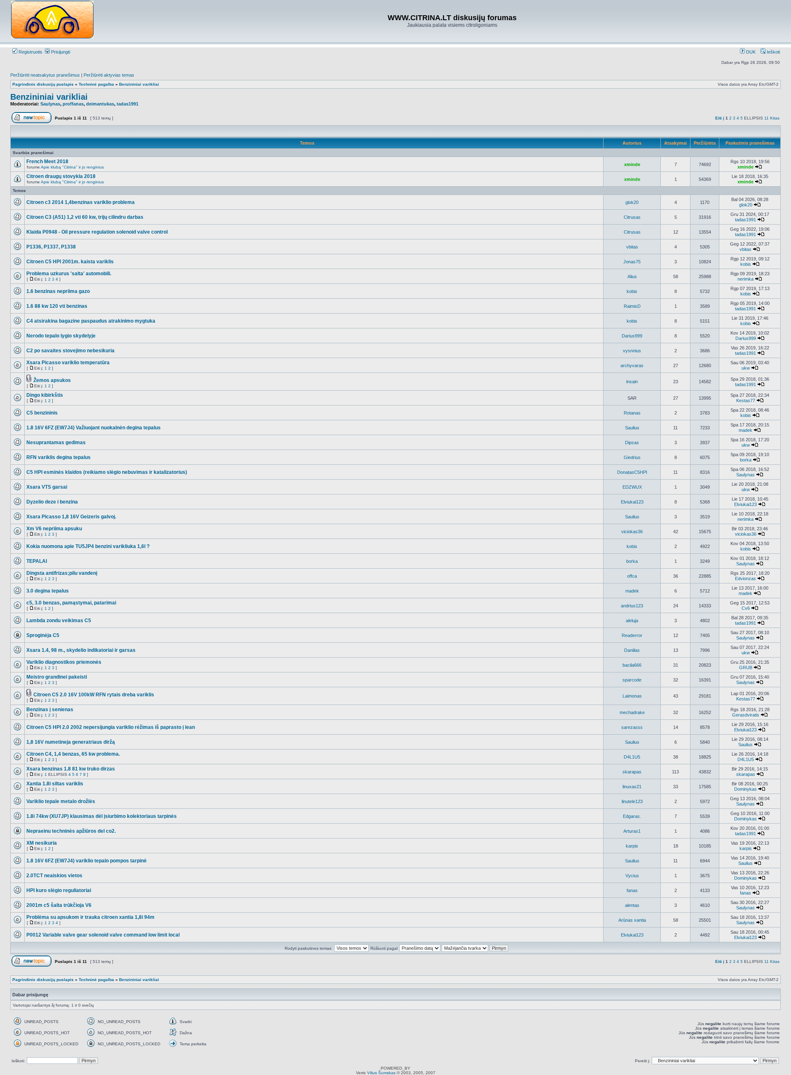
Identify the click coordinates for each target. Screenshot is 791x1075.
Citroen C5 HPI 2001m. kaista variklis (70, 262)
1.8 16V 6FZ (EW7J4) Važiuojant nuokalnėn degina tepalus (93, 428)
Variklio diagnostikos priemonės (63, 662)
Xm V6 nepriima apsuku (54, 529)
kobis (745, 264)
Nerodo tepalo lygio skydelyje (61, 336)
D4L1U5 (632, 756)
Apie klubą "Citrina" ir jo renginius (72, 167)
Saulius (632, 427)
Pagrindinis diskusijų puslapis (43, 84)
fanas (632, 890)
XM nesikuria (41, 843)
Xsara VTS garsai (46, 487)
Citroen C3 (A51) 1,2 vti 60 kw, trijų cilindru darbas (84, 217)
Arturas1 (632, 831)
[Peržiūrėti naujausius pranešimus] (758, 166)
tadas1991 (127, 103)
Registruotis (29, 51)
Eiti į (719, 118)
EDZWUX (632, 487)
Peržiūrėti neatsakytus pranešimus (45, 75)
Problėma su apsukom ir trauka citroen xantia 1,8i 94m (90, 917)
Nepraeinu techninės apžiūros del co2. (71, 831)
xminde (632, 164)
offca (632, 576)
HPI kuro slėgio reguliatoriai (58, 890)
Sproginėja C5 (42, 635)
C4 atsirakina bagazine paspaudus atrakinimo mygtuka (90, 321)
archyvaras (632, 365)
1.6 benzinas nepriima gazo (58, 291)
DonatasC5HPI (632, 472)
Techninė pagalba (96, 84)
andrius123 (632, 605)
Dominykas (745, 789)
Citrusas (632, 217)
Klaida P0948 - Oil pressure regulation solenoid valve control (97, 232)
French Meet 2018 (47, 161)
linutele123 (632, 801)
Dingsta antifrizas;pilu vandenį (61, 573)
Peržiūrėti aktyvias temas (109, 75)
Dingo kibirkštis (44, 395)
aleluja (632, 620)
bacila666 (632, 665)
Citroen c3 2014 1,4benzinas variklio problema (80, 202)
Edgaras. (632, 816)
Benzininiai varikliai (139, 84)
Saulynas (50, 103)
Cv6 (746, 608)
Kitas (774, 118)
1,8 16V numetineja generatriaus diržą (70, 742)
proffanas (73, 103)
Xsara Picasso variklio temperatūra (68, 362)
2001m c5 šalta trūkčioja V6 (58, 905)
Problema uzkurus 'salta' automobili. (68, 273)
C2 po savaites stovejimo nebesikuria (70, 351)
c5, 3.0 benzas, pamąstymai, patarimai (71, 603)
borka (745, 459)
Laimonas (632, 695)
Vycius (632, 875)
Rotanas (632, 412)
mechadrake (632, 712)
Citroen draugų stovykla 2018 (61, 176)
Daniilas (632, 650)
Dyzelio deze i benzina (52, 502)
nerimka (745, 278)
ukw (746, 367)
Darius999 (632, 335)
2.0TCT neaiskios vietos (54, 875)
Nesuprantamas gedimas (56, 442)
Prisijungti (60, 51)
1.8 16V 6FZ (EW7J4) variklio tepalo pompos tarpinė (86, 861)
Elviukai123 (632, 501)
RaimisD (632, 306)
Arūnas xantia (632, 920)
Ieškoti (772, 51)
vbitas (632, 246)
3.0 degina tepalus (47, 591)
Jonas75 (632, 261)
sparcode (632, 679)
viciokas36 (632, 531)
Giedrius (632, 457)
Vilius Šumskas (381, 1072)
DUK (750, 51)
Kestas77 (745, 400)
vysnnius (632, 350)
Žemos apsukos (52, 380)
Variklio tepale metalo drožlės (60, 801)
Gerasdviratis (745, 714)
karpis (632, 845)
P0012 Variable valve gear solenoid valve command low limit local (103, 935)
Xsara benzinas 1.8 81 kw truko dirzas (70, 769)
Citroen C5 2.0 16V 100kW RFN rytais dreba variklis (93, 695)
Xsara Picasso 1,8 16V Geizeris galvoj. (71, 517)
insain (632, 381)
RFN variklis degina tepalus (58, 457)
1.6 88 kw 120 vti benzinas (56, 306)
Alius (632, 276)
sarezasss (632, 727)
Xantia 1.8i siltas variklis (54, 784)
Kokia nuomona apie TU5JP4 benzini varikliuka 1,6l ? (88, 546)
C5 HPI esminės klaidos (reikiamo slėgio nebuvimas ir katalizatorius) (106, 472)
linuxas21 (632, 786)
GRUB (745, 667)
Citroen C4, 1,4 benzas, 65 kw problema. (73, 754)
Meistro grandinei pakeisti (56, 677)
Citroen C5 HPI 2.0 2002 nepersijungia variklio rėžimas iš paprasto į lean (110, 727)
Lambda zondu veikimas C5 (58, 620)
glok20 (632, 202)
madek (745, 430)
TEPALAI (36, 561)
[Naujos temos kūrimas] (31, 121)
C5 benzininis (42, 413)
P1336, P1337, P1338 (51, 247)
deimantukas (100, 103)
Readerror (632, 635)
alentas (632, 905)
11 (766, 118)
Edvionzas (745, 578)
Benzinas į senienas (49, 709)
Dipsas (632, 442)
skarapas (632, 771)
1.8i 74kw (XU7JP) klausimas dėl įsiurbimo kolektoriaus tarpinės (101, 816)
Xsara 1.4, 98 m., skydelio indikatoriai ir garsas (81, 650)
